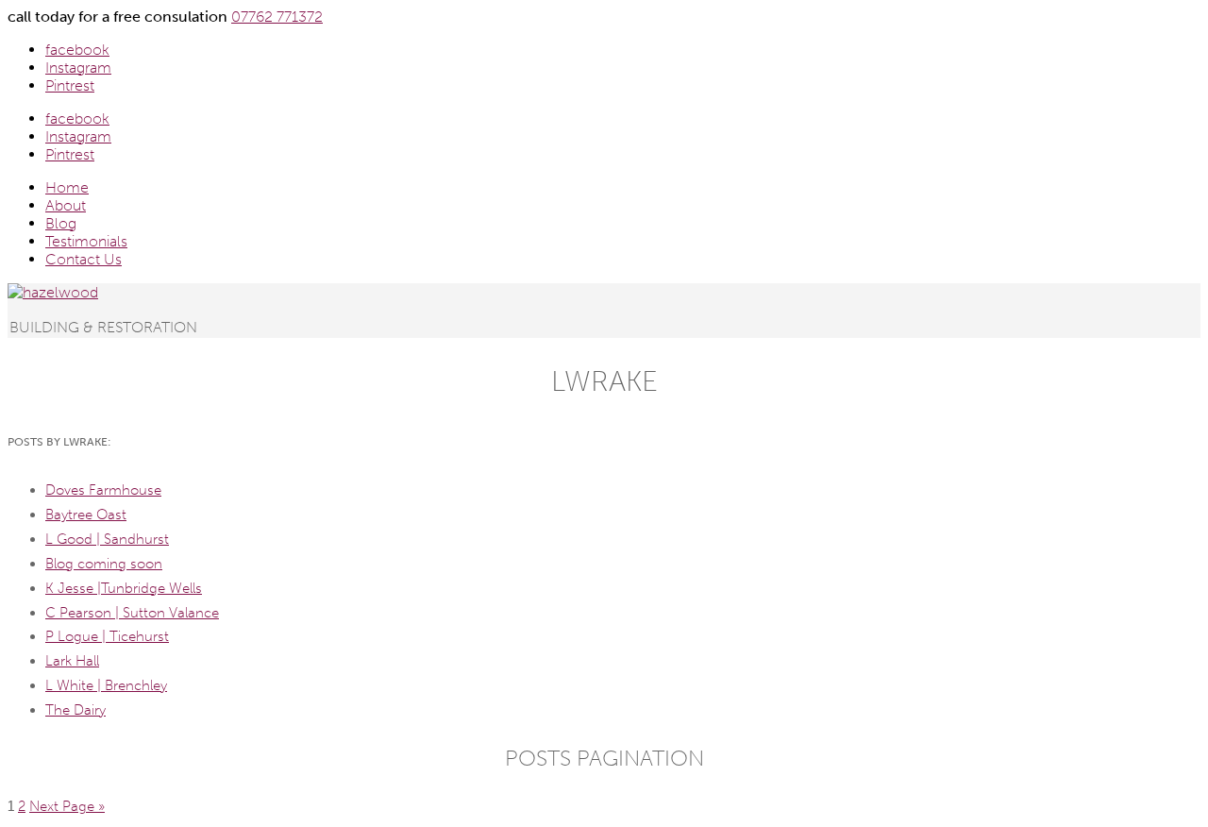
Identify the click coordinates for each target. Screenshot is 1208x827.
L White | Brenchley (106, 685)
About (65, 205)
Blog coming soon (103, 563)
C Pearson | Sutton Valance (132, 612)
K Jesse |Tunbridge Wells (123, 588)
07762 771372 (277, 16)
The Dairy (75, 709)
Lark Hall (72, 660)
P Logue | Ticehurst (107, 636)
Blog (60, 223)
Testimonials (86, 241)
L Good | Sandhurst (107, 539)
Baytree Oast (85, 514)
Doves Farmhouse (103, 489)
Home (67, 187)
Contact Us (83, 259)
